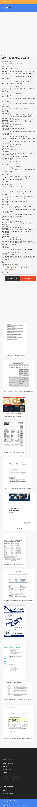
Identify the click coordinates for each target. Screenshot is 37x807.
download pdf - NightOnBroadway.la (14, 416)
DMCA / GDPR (16, 805)
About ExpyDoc (7, 769)
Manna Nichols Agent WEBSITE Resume (14, 564)
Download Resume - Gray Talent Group (14, 676)
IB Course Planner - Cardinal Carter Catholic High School (19, 391)
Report (28, 279)
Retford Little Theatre (14, 641)
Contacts (5, 772)
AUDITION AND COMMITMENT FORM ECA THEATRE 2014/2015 (17, 488)
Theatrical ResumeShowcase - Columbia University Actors (19, 600)
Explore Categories (8, 763)
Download (13, 279)
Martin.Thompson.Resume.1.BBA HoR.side (14, 452)
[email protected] (10, 269)
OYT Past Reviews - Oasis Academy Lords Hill (15, 355)
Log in (4, 790)
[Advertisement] (18, 33)
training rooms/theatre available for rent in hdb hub (18, 738)
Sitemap (5, 766)
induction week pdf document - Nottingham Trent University (19, 527)
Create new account (8, 793)
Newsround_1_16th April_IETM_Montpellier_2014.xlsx (17, 699)
